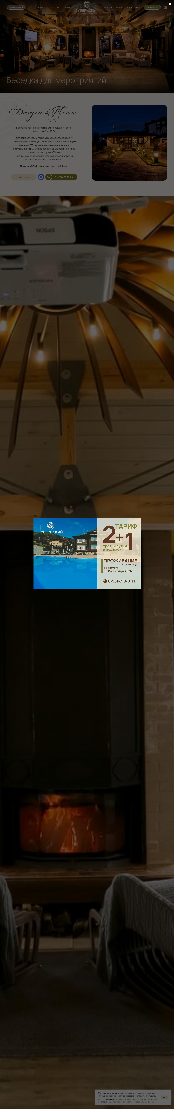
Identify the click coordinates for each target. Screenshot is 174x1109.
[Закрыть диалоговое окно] (170, 4)
